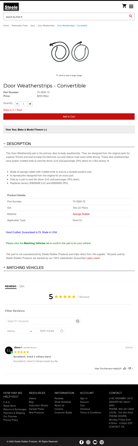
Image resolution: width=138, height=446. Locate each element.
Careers (59, 409)
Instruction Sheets (38, 405)
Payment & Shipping (14, 412)
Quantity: (8, 103)
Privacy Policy (10, 420)
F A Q (6, 402)
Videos (32, 398)
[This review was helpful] (125, 369)
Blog (31, 401)
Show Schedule (63, 401)
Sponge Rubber (81, 214)
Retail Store (9, 405)
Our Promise (10, 416)
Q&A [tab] (21, 286)
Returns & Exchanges (14, 409)
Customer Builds (63, 412)
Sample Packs (36, 409)
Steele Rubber (20, 7)
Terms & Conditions (90, 412)
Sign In (84, 398)
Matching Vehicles (25, 267)
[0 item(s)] (124, 5)
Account (84, 401)
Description (19, 143)
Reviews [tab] (10, 286)
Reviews (59, 398)
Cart (82, 405)
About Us (59, 405)
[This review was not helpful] (130, 369)
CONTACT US (116, 426)
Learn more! (93, 258)
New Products (36, 412)
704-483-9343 (125, 412)
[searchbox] (40, 321)
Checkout (85, 409)
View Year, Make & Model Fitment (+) (26, 129)
